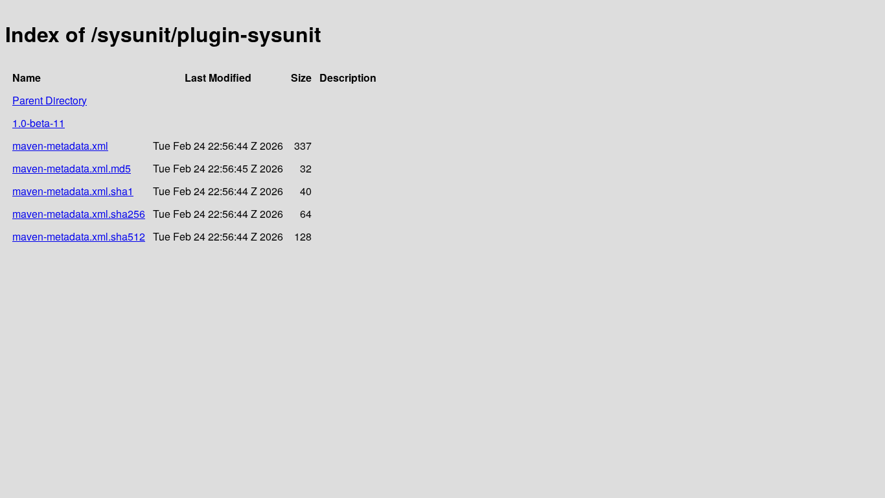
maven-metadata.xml (60, 145)
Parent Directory (49, 100)
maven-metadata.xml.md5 (71, 168)
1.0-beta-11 (38, 122)
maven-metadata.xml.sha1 (72, 191)
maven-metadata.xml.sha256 (78, 213)
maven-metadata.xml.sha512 (78, 236)
